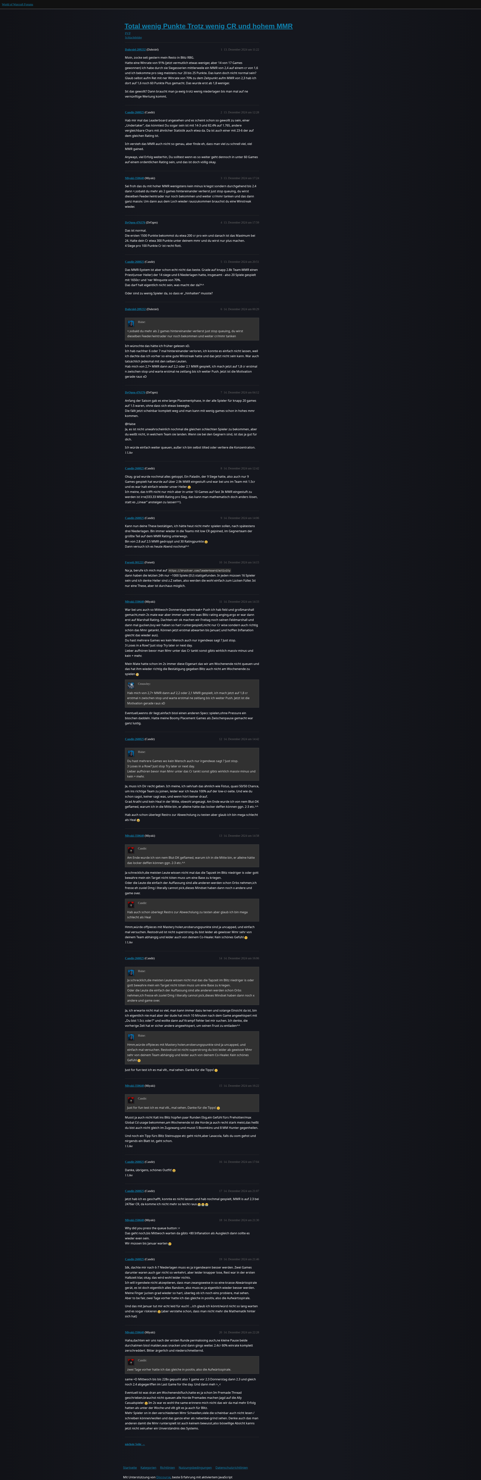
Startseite (130, 1468)
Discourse (163, 1477)
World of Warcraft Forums (17, 4)
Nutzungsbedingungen (195, 1468)
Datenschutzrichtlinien (232, 1468)
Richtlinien (167, 1468)
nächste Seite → (135, 1444)
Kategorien (148, 1468)
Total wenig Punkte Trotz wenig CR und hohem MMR (209, 26)
